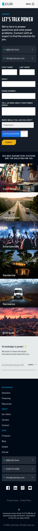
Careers (5, 419)
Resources (6, 403)
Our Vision (6, 414)
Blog (4, 441)
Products (6, 435)
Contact (5, 425)
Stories (5, 452)
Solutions (6, 392)
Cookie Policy (25, 500)
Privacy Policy (13, 500)
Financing (6, 398)
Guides (5, 446)
